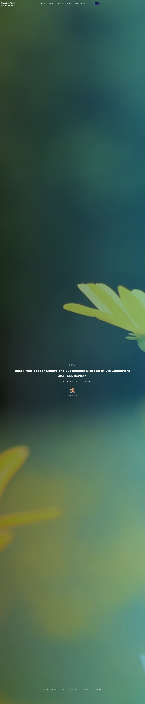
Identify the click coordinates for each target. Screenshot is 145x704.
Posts (76, 3)
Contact (83, 3)
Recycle (68, 3)
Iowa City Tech (8, 3)
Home (43, 3)
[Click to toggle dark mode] (97, 3)
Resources (60, 3)
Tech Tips (72, 365)
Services (50, 3)
